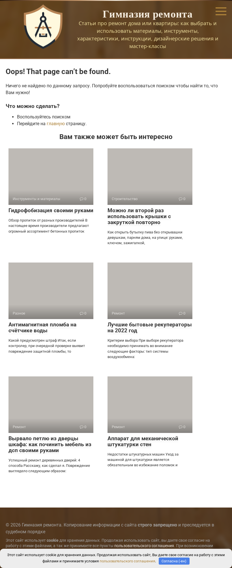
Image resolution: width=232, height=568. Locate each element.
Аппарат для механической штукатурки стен (143, 441)
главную (56, 123)
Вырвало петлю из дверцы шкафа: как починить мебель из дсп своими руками (49, 444)
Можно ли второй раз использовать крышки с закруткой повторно (139, 216)
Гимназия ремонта (148, 13)
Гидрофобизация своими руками (50, 210)
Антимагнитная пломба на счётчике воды (42, 327)
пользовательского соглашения (144, 545)
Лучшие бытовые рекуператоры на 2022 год (150, 327)
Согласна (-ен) (174, 561)
